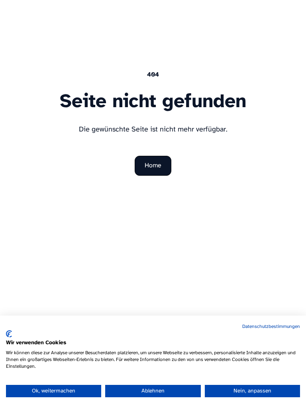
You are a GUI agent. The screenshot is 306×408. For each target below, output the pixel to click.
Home (153, 165)
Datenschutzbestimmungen (271, 326)
